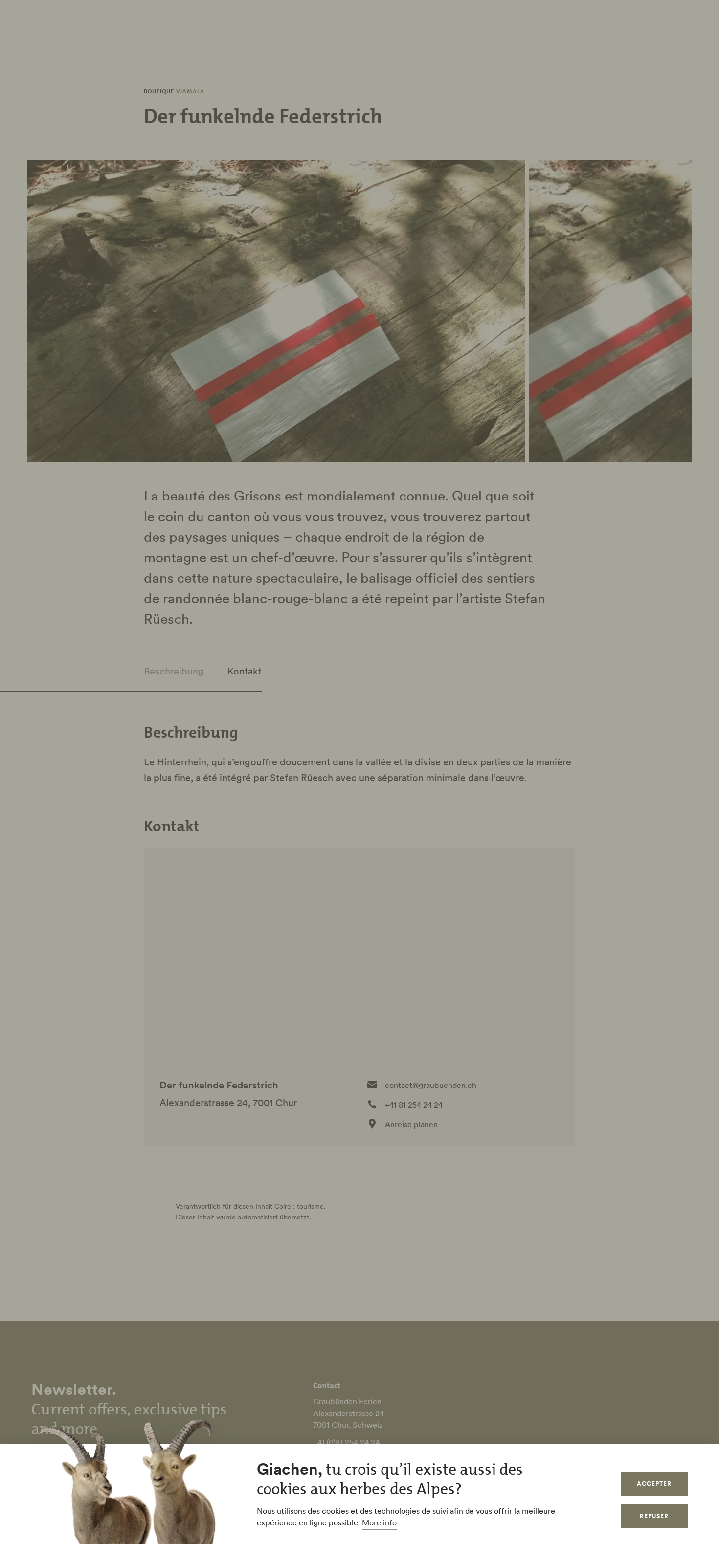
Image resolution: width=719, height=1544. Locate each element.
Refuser (654, 1516)
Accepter (654, 1483)
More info (379, 1522)
